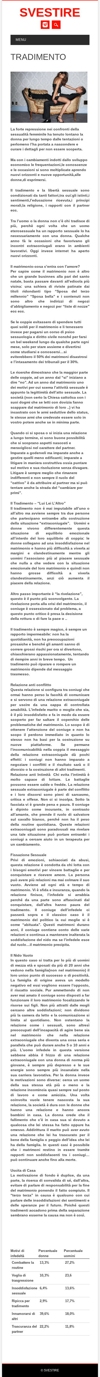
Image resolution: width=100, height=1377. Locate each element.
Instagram (45, 24)
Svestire (49, 12)
